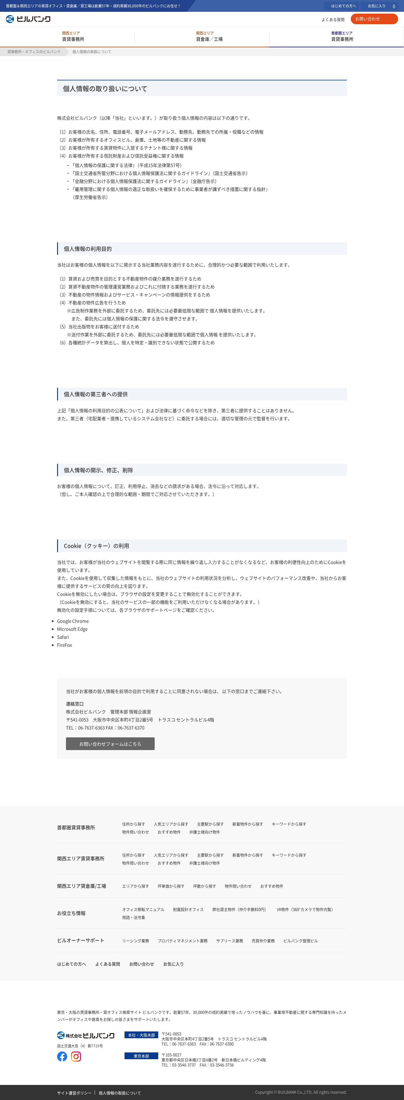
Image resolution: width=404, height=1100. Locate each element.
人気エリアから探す (171, 824)
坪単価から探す (171, 886)
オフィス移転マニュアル (143, 909)
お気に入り (381, 6)
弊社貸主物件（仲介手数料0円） (240, 909)
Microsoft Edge (72, 629)
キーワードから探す (289, 824)
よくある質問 (333, 19)
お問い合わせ (367, 19)
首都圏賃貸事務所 (76, 827)
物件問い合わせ (135, 832)
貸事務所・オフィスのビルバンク (34, 51)
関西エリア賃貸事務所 (80, 858)
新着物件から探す (247, 824)
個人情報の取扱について (120, 1093)
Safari (63, 637)
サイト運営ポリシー (74, 1093)
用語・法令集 (133, 917)
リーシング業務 (135, 940)
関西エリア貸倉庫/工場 (81, 885)
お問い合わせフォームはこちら (110, 744)
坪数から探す (204, 886)
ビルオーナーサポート (80, 940)
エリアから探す (135, 886)
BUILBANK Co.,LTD (294, 1092)
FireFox (64, 645)
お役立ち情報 (71, 912)
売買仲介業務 (263, 940)
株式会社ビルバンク (86, 1035)
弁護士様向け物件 (204, 832)
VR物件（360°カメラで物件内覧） (306, 909)
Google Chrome (73, 621)
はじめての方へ (343, 5)
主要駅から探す (210, 824)
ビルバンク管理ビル (300, 940)
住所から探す (133, 824)
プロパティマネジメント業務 (183, 940)
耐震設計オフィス (188, 909)
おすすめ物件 (169, 832)
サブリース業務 (229, 940)
